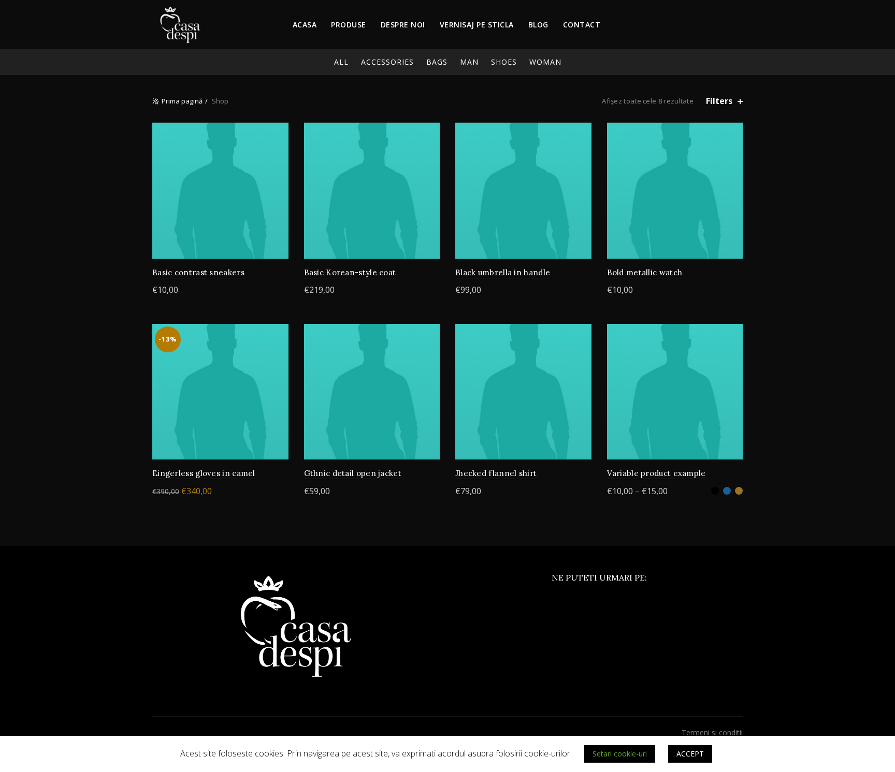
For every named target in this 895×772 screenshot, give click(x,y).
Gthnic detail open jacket (353, 473)
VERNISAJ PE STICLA (477, 24)
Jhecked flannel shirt (496, 473)
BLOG (538, 24)
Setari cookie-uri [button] (620, 754)
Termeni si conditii (712, 732)
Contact (582, 24)
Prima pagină (182, 101)
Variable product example (656, 473)
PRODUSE (348, 24)
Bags (436, 62)
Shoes (504, 62)
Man (469, 62)
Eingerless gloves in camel (203, 473)
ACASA (305, 24)
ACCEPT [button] (690, 754)
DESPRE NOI (403, 24)
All (341, 62)
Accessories (387, 62)
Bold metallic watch (645, 272)
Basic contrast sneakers (198, 272)
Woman (545, 62)
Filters (719, 101)
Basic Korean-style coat (350, 272)
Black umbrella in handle (502, 272)
